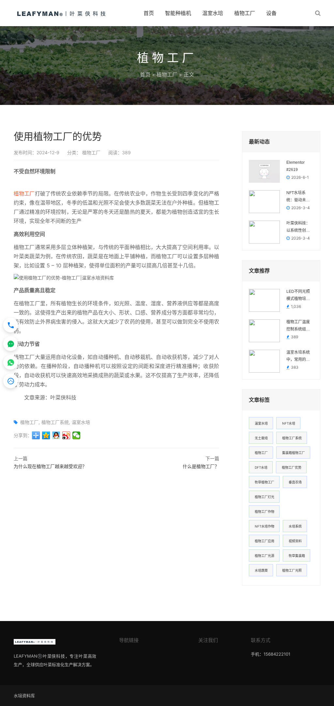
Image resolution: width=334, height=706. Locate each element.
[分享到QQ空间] (46, 435)
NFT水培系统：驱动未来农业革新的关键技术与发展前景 (298, 197)
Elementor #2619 (295, 166)
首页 (149, 13)
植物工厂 (244, 13)
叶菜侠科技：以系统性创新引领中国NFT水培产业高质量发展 (298, 227)
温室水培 (212, 13)
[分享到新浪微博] (66, 435)
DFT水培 (261, 467)
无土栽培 (261, 438)
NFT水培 (288, 423)
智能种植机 (178, 13)
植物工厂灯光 (264, 497)
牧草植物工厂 (264, 482)
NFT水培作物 (264, 526)
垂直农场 (295, 482)
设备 (271, 13)
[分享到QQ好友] (56, 435)
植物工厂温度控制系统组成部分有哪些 (298, 326)
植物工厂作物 (264, 511)
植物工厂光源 (264, 556)
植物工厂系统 (55, 422)
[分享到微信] (76, 435)
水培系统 (295, 526)
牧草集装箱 (297, 556)
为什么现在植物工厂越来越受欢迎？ (50, 466)
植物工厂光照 (292, 570)
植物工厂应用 (264, 541)
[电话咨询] (10, 325)
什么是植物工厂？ (201, 466)
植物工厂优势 (291, 467)
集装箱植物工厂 (293, 453)
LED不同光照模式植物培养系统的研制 (298, 295)
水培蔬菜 (261, 570)
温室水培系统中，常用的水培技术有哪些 (298, 356)
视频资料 (295, 541)
